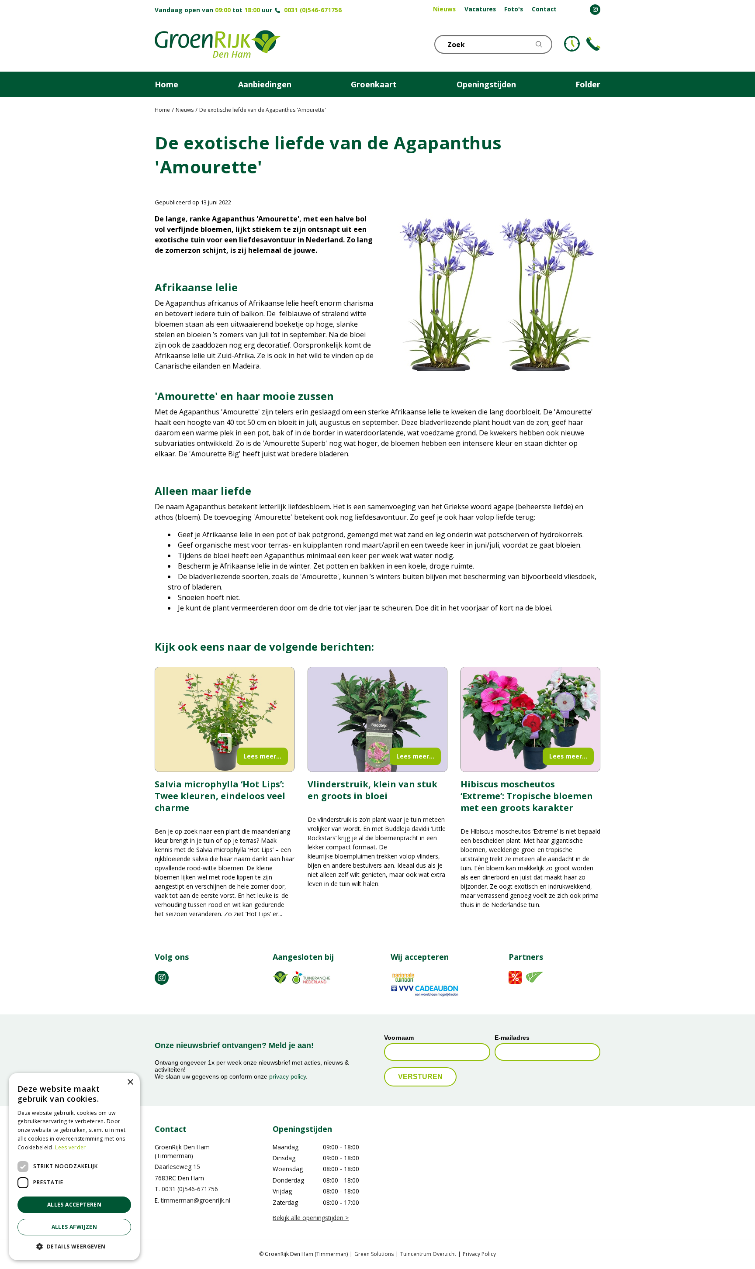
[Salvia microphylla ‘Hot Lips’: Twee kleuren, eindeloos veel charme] (224, 719)
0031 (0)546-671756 (313, 10)
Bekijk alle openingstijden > (311, 1218)
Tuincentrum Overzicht (428, 1254)
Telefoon (593, 43)
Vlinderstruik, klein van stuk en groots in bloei (372, 790)
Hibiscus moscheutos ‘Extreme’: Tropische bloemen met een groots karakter (527, 796)
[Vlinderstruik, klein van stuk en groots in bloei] (377, 719)
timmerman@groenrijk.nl (195, 1200)
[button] (74, 1246)
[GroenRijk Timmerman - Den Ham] (218, 45)
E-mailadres (512, 1038)
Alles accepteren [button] (74, 1204)
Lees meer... (262, 756)
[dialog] (74, 1166)
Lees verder (70, 1147)
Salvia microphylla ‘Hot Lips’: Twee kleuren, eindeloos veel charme (220, 796)
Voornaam (399, 1038)
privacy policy (287, 1076)
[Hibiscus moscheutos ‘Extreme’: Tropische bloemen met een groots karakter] (530, 719)
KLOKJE (572, 43)
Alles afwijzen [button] (74, 1227)
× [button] (130, 1082)
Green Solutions (374, 1254)
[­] (595, 9)
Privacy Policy (479, 1254)
